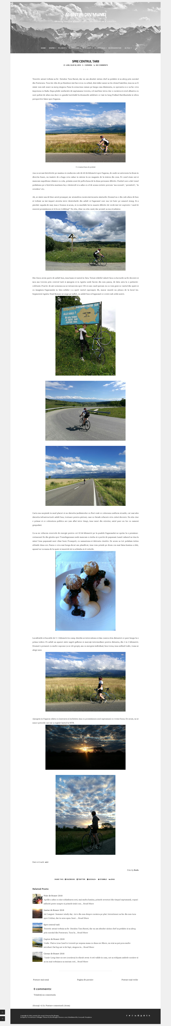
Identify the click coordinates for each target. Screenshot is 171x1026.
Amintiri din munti (85, 14)
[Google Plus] (132, 1016)
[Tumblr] (147, 1016)
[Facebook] (127, 1016)
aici (46, 862)
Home (43, 48)
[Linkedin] (135, 1016)
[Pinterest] (144, 1016)
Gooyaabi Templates (85, 1017)
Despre (52, 48)
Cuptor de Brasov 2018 (54, 939)
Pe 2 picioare (74, 48)
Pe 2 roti (61, 48)
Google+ (92, 879)
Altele (127, 48)
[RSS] (149, 1016)
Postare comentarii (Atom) (58, 1005)
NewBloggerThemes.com (58, 1017)
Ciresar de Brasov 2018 (54, 953)
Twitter (81, 879)
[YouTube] (141, 1016)
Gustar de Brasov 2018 (54, 910)
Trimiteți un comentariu (45, 994)
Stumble (103, 879)
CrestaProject (31, 1017)
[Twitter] (129, 1016)
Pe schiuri (87, 48)
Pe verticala (100, 48)
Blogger (56, 1016)
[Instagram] (138, 1016)
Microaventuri (114, 48)
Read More (88, 903)
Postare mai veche (130, 979)
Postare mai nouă (41, 979)
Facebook (70, 879)
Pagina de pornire (85, 979)
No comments (102, 65)
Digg (112, 879)
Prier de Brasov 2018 (53, 895)
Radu (136, 870)
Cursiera (88, 65)
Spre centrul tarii (85, 61)
